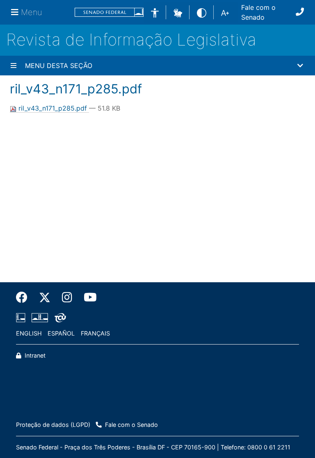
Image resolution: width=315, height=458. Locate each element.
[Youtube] (87, 297)
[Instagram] (67, 297)
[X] (44, 297)
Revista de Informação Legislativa (131, 39)
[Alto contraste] (201, 12)
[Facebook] (24, 297)
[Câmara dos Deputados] (22, 317)
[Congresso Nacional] (39, 317)
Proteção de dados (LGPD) (53, 424)
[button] (177, 12)
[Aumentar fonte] (225, 12)
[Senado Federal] (109, 12)
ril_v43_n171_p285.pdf (52, 108)
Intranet (34, 355)
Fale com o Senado (258, 12)
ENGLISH (29, 333)
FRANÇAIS (95, 333)
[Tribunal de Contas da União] (59, 317)
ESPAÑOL (61, 333)
